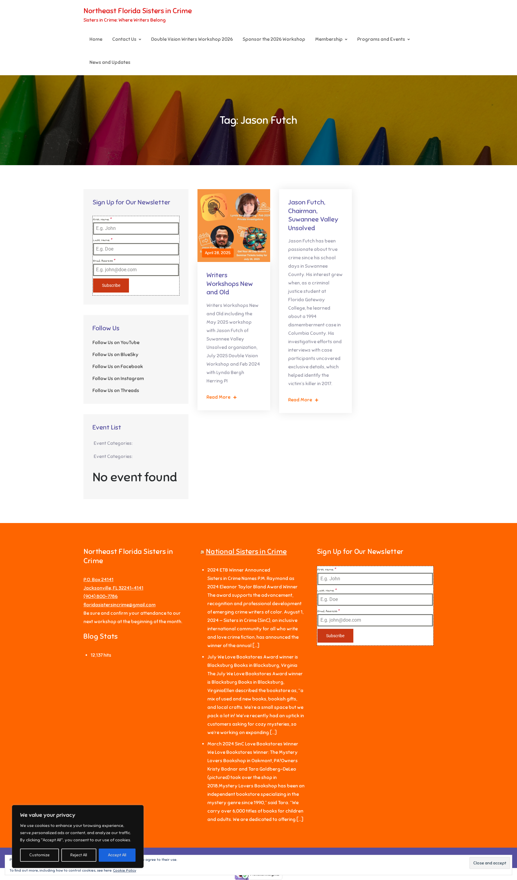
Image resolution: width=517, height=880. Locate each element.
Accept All (117, 855)
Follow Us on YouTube (115, 343)
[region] (78, 836)
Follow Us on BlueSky (115, 355)
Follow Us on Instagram (118, 379)
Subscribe (111, 285)
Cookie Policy (124, 870)
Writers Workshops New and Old (229, 283)
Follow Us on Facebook (117, 367)
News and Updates (109, 62)
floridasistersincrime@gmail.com (119, 605)
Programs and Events (381, 39)
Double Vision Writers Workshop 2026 (192, 39)
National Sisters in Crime (246, 551)
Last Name (102, 240)
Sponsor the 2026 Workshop (274, 39)
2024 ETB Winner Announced (238, 570)
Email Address (104, 260)
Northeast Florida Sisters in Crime (137, 10)
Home (95, 39)
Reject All (78, 855)
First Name (102, 219)
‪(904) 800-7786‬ (100, 596)
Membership (329, 39)
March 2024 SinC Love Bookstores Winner (252, 744)
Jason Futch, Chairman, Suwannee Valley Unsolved (313, 215)
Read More (218, 397)
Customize (39, 855)
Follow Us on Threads (115, 391)
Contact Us (124, 39)
